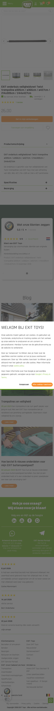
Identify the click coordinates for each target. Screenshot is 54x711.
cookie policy (19, 365)
